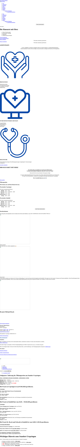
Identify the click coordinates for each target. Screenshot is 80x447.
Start (3, 3)
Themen (3, 8)
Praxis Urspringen (3, 41)
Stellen (3, 9)
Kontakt (3, 7)
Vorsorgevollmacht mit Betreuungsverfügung (8, 354)
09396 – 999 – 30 (6, 317)
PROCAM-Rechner (3, 342)
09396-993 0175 (3, 321)
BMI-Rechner (47, 346)
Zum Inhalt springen (3, 0)
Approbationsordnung (11, 11)
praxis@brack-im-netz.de (4, 318)
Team (3, 6)
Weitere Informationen (4, 335)
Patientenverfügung (3, 350)
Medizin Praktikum (8, 10)
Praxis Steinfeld (3, 39)
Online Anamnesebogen (4, 352)
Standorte (4, 5)
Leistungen (4, 4)
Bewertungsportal (3, 337)
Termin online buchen (40, 24)
